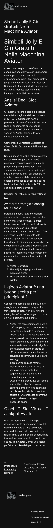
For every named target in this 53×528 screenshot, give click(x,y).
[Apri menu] (47, 6)
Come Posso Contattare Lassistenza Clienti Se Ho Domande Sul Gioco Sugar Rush (26, 146)
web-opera (21, 6)
